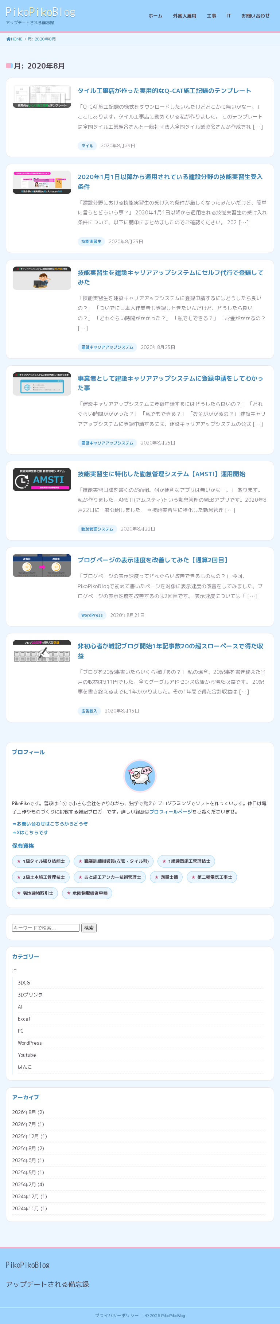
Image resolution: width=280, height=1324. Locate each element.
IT (228, 15)
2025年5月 (24, 1172)
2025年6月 (24, 1160)
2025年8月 (24, 1148)
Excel (24, 1019)
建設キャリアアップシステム (107, 347)
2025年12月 (25, 1136)
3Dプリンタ (30, 994)
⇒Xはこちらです (30, 832)
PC (20, 1031)
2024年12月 (25, 1196)
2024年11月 (25, 1208)
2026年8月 (24, 1112)
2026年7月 (24, 1124)
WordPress (92, 615)
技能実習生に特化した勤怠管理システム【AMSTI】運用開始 (161, 474)
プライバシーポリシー (117, 1316)
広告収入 (89, 711)
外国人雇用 (185, 15)
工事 (211, 15)
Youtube (27, 1055)
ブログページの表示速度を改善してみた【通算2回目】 (154, 560)
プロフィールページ (170, 811)
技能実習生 (91, 241)
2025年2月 (24, 1184)
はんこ (25, 1067)
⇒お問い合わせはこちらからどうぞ (50, 823)
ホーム (155, 15)
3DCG (24, 982)
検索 (89, 928)
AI (20, 1006)
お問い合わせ (255, 15)
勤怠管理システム (97, 529)
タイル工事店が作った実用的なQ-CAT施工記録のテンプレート (165, 90)
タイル (87, 146)
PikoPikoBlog (173, 1316)
